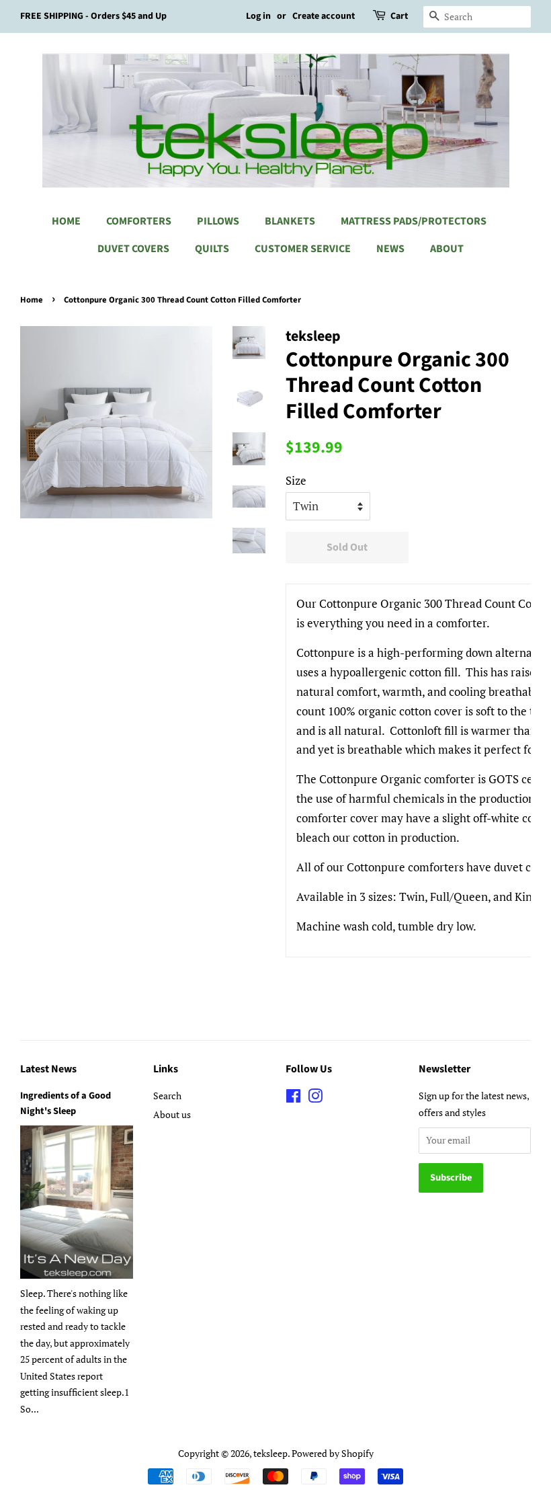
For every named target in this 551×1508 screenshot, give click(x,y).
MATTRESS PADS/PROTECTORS (413, 221)
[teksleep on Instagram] (315, 1098)
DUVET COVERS (133, 248)
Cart (399, 16)
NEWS (390, 248)
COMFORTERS (138, 221)
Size (296, 480)
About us (172, 1114)
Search (167, 1095)
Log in (258, 16)
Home (31, 300)
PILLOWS (218, 221)
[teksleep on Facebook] (293, 1098)
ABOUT (447, 248)
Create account (323, 16)
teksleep (270, 1453)
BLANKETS (290, 221)
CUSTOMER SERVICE (303, 248)
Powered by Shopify (333, 1453)
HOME (66, 221)
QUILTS (212, 248)
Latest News (48, 1069)
